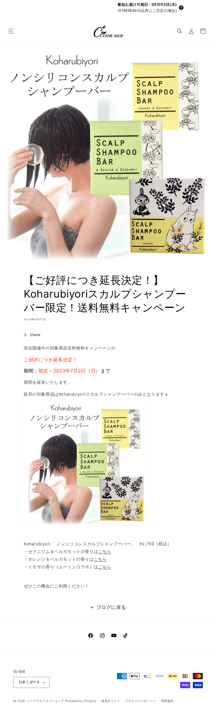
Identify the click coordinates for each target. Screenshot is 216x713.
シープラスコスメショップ (45, 701)
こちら (104, 551)
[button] (181, 7)
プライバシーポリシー (140, 701)
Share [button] (35, 334)
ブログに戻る (111, 607)
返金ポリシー (110, 701)
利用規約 (167, 701)
